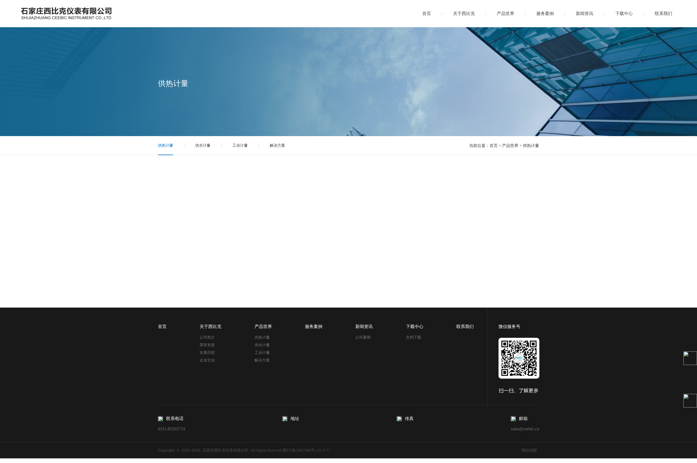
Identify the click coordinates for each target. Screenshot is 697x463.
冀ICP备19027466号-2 (300, 450)
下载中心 (624, 13)
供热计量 (165, 145)
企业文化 (207, 360)
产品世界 (505, 13)
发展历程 (207, 353)
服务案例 (545, 13)
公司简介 (207, 337)
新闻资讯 (584, 13)
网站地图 (529, 450)
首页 (426, 13)
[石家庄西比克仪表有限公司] (75, 13)
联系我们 (663, 13)
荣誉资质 (207, 345)
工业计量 (240, 145)
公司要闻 (363, 337)
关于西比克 (464, 13)
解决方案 (277, 145)
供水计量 (202, 145)
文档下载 (413, 337)
